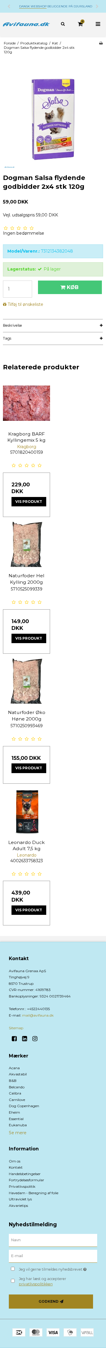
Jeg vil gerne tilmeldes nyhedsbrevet (54, 1268)
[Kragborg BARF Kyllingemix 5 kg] (26, 403)
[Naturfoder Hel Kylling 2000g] (26, 544)
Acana (14, 1068)
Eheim (14, 1112)
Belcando (16, 1087)
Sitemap (16, 1028)
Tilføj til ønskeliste (25, 304)
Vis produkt (28, 501)
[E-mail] (53, 1256)
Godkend (49, 1301)
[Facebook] (16, 1038)
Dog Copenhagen (24, 1106)
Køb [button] (73, 287)
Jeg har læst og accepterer (42, 1281)
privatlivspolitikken (36, 1284)
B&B (12, 1080)
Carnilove (17, 1099)
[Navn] (53, 1240)
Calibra (15, 1093)
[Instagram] (37, 1038)
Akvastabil (18, 1074)
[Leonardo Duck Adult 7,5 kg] (26, 811)
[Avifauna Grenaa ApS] (26, 24)
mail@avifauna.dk (38, 1015)
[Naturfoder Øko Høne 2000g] (26, 681)
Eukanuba (18, 1125)
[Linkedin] (26, 1038)
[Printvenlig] (101, 43)
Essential (16, 1119)
